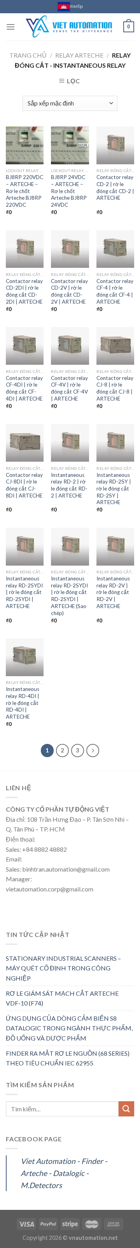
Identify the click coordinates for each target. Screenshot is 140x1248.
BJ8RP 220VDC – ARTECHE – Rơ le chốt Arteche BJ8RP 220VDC (24, 191)
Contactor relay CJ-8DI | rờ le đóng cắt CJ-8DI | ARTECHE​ (24, 485)
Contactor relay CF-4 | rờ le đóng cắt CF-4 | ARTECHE (114, 291)
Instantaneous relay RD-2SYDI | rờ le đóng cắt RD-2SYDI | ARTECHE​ (24, 592)
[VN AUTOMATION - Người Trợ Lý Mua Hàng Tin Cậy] (69, 26)
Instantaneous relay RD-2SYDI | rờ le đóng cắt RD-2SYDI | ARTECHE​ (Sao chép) (69, 595)
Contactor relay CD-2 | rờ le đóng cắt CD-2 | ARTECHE (115, 187)
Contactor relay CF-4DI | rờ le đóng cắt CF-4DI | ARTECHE (24, 388)
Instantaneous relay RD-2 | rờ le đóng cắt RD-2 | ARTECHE (69, 485)
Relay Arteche (79, 55)
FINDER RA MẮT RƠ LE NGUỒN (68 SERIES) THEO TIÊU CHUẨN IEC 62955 (68, 1058)
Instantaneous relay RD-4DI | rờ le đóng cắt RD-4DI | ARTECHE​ (22, 703)
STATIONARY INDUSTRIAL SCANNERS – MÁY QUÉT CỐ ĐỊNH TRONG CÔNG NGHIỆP (63, 968)
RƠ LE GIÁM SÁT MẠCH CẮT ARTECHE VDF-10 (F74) (62, 998)
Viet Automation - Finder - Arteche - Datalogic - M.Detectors (64, 1173)
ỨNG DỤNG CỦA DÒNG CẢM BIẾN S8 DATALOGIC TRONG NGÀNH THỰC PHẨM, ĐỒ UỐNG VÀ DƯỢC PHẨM (69, 1028)
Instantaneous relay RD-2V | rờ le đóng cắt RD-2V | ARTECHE (113, 592)
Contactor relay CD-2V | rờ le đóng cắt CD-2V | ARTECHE (69, 291)
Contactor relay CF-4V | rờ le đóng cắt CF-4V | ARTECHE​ (69, 388)
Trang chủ (28, 55)
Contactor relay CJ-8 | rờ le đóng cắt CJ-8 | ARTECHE (114, 388)
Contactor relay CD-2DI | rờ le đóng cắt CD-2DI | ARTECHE (24, 291)
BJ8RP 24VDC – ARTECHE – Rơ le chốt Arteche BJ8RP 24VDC (69, 191)
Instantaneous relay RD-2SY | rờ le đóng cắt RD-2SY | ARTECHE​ (113, 489)
